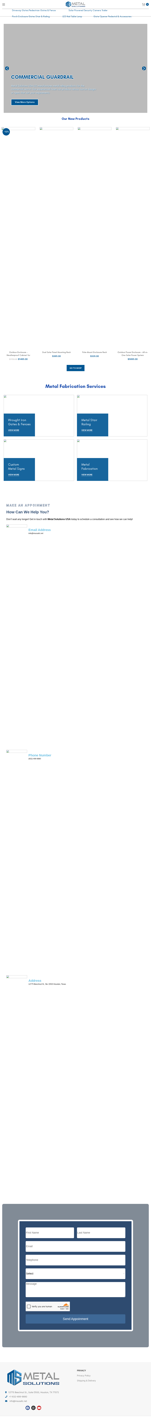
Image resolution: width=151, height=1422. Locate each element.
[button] (7, 68)
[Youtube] (39, 1408)
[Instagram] (33, 1408)
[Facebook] (28, 1408)
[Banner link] (39, 415)
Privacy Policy (84, 1375)
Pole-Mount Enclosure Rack (94, 352)
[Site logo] (75, 4)
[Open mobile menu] (4, 4)
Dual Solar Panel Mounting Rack (56, 352)
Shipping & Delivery (86, 1380)
